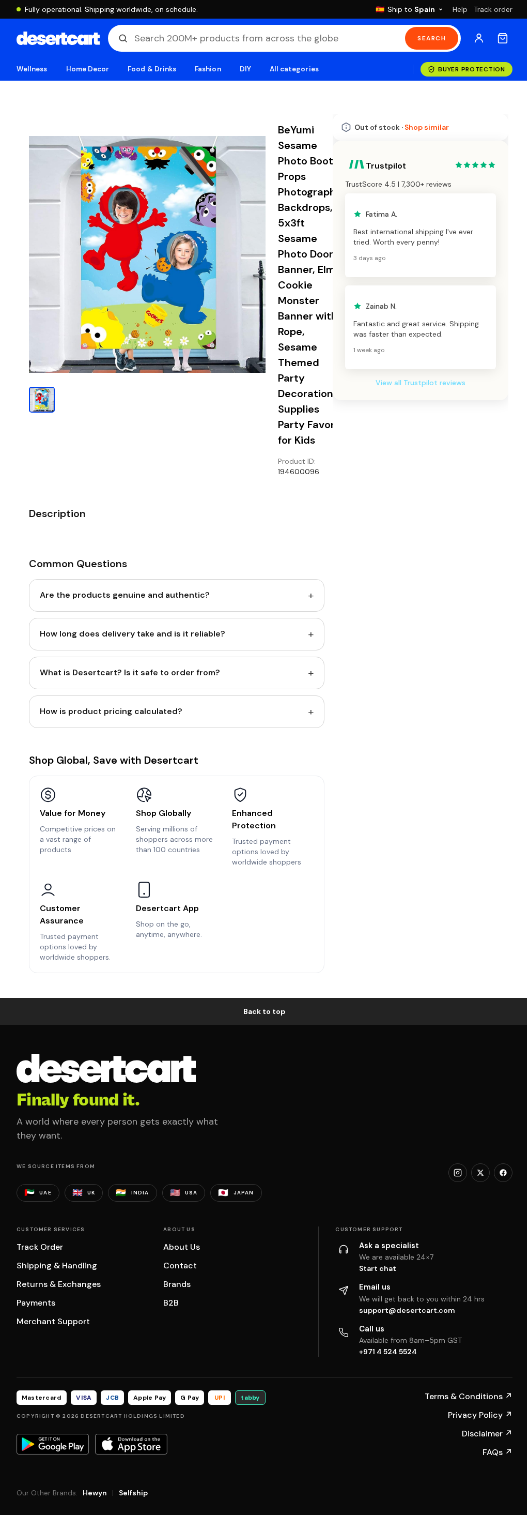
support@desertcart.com (407, 1310)
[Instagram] (457, 1172)
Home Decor (88, 69)
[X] (480, 1172)
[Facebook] (503, 1172)
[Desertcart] (58, 38)
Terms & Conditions (468, 1396)
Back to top (264, 1011)
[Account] (479, 38)
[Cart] (502, 38)
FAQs (497, 1452)
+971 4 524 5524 (388, 1351)
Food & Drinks (152, 69)
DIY (245, 69)
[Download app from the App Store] (131, 1444)
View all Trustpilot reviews (420, 382)
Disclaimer (487, 1433)
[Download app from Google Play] (53, 1444)
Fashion (208, 69)
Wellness (32, 69)
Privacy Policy (480, 1415)
